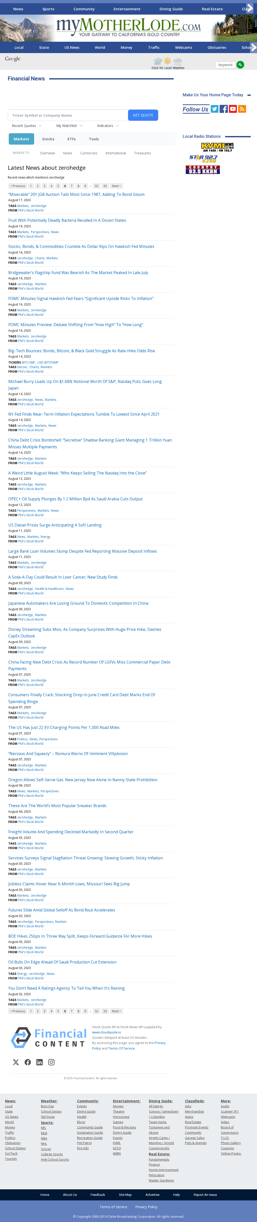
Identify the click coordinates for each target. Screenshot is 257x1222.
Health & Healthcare (49, 589)
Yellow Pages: (231, 1153)
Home (44, 1195)
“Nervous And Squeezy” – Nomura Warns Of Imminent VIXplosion (68, 753)
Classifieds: (195, 1101)
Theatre (118, 1111)
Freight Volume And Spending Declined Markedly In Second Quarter (71, 832)
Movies (118, 1106)
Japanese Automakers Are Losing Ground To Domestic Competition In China (78, 603)
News (18, 8)
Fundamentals (159, 1159)
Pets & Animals (196, 1143)
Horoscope (121, 1117)
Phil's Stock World (30, 210)
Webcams (183, 47)
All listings (156, 1106)
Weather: (49, 1101)
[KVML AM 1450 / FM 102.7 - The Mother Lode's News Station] (217, 146)
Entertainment (127, 8)
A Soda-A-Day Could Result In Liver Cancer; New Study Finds (63, 577)
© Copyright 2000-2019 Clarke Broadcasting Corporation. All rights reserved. (128, 1216)
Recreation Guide (90, 1138)
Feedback (98, 1195)
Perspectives (40, 232)
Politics (22, 739)
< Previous (17, 186)
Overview (47, 153)
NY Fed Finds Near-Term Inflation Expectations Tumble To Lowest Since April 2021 (84, 414)
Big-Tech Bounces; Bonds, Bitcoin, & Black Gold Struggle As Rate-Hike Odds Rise (81, 351)
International (115, 153)
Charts (39, 258)
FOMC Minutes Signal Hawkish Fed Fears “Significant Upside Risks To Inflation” (80, 298)
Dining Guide (171, 8)
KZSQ (117, 1148)
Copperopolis (159, 1148)
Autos (189, 1117)
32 (96, 186)
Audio (225, 1106)
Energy (45, 537)
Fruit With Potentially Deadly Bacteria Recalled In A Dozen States (67, 220)
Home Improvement (163, 1170)
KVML (117, 1143)
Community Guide (90, 1127)
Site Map (125, 1195)
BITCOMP (28, 362)
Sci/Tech (11, 1153)
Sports (48, 8)
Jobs (188, 1106)
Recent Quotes (24, 125)
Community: (88, 1101)
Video (225, 1122)
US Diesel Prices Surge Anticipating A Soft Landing (55, 525)
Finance (154, 1164)
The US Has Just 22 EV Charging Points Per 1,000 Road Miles (64, 727)
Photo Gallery (231, 1143)
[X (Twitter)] (16, 1063)
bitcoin (22, 367)
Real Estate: (159, 1154)
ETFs (72, 139)
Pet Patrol (84, 1143)
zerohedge (38, 206)
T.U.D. (225, 1138)
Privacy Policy (146, 1206)
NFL (43, 1128)
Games (118, 1122)
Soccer (46, 1149)
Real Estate (212, 8)
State (44, 47)
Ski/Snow (48, 1117)
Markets (21, 139)
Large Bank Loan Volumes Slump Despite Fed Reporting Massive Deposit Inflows (82, 551)
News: (10, 1101)
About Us (70, 1195)
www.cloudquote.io (106, 1032)
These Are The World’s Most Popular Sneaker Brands (57, 805)
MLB (44, 1133)
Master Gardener (161, 1180)
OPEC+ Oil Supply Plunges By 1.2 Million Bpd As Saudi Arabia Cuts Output (75, 499)
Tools (94, 139)
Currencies (88, 153)
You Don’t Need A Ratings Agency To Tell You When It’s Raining (66, 988)
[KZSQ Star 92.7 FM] (201, 157)
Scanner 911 (230, 1111)
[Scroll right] (249, 8)
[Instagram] (51, 1063)
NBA (44, 1138)
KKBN (117, 1153)
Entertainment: (127, 1101)
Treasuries (142, 153)
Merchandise (194, 1111)
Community (84, 8)
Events (82, 1106)
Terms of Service (113, 1206)
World (100, 47)
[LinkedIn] (39, 1063)
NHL (44, 1144)
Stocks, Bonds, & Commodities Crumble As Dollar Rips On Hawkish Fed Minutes (81, 246)
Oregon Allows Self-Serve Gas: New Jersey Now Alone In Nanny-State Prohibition (82, 779)
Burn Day (47, 1106)
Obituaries (217, 47)
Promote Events (196, 1127)
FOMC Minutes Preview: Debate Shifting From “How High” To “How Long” (75, 324)
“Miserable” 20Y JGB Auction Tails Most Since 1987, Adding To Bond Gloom (76, 194)
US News (72, 47)
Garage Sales (195, 1138)
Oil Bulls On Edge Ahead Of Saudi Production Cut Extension (62, 962)
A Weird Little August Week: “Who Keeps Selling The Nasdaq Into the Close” (77, 473)
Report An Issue (205, 1195)
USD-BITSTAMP (47, 362)
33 (105, 186)
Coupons (227, 1148)
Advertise (152, 1195)
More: (226, 1101)
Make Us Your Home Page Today (213, 95)
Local (19, 47)
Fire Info (83, 1148)
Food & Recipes (124, 1127)
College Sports (52, 1154)
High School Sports (55, 1159)
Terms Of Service (121, 1048)
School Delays (15, 1148)
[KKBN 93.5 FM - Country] (203, 168)
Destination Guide (90, 1132)
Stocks (48, 139)
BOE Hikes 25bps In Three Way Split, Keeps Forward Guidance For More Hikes (80, 936)
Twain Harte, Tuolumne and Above (159, 1127)
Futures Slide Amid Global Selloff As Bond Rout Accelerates (61, 910)
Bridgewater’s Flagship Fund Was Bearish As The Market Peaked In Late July (78, 272)
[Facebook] (28, 1063)
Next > (116, 186)
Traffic (154, 47)
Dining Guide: (161, 1101)
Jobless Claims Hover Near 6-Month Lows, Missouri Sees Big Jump (69, 884)
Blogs (81, 1122)
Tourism (11, 1159)
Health (82, 1117)
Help (176, 1195)
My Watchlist (66, 125)
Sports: (47, 1122)
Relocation (156, 1175)
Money (127, 47)
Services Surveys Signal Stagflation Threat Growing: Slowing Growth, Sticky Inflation (85, 858)
